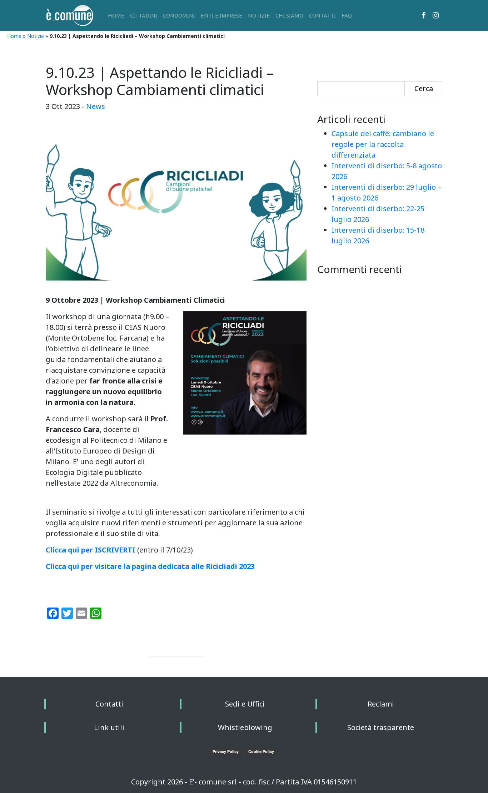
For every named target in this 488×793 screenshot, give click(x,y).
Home (116, 15)
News (95, 106)
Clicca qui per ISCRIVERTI (90, 550)
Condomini (179, 15)
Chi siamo (289, 15)
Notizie (259, 15)
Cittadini (143, 15)
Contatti (322, 15)
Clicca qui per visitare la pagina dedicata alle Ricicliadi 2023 (150, 566)
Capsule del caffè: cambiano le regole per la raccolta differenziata (383, 144)
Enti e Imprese (221, 15)
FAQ (347, 15)
